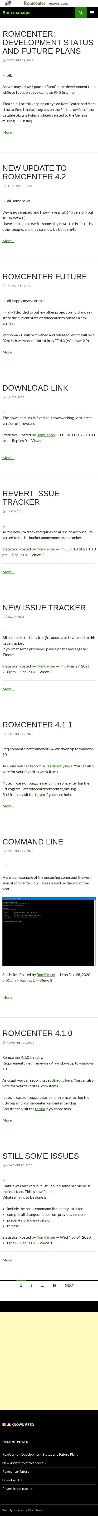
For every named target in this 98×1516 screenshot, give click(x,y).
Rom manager (16, 12)
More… (8, 132)
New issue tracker (44, 607)
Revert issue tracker (30, 497)
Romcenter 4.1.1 (37, 724)
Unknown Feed (20, 1425)
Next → (71, 1285)
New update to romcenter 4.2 (34, 172)
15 (54, 1285)
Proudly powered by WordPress (22, 1510)
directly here (62, 766)
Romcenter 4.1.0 (37, 1033)
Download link (35, 387)
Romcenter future (44, 276)
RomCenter (46, 434)
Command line (32, 841)
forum (40, 794)
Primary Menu (92, 12)
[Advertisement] (49, 1361)
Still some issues (40, 1156)
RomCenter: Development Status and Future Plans (47, 42)
